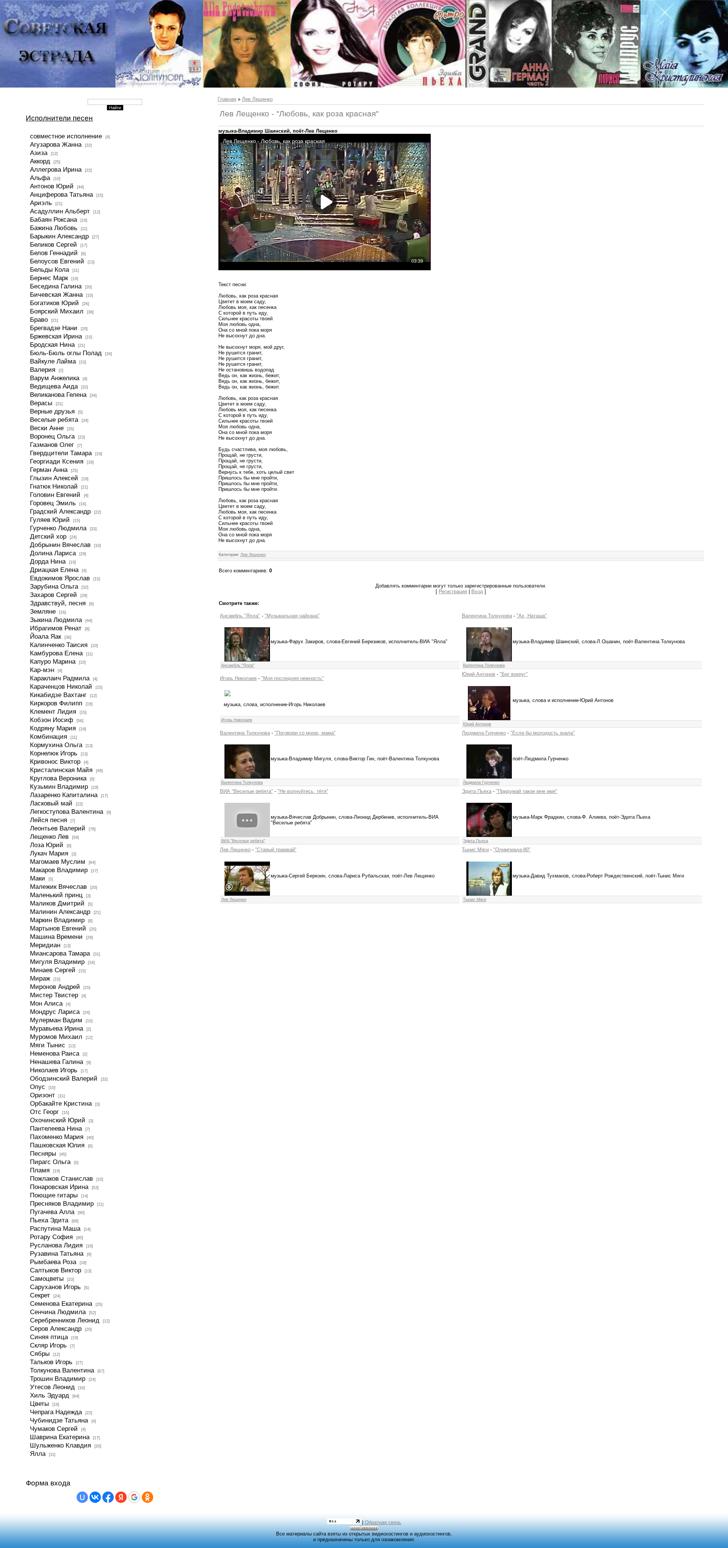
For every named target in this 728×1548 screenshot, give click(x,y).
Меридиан (45, 945)
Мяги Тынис (47, 1045)
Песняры (43, 1153)
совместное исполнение (66, 136)
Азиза (38, 153)
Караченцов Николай (61, 686)
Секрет (40, 1295)
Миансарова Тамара (60, 953)
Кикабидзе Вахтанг (58, 695)
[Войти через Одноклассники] (147, 1497)
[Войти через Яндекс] (121, 1497)
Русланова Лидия (56, 1245)
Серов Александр (56, 1328)
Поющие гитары (54, 1195)
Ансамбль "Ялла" (240, 616)
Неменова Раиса (54, 1053)
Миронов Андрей (55, 986)
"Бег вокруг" (514, 674)
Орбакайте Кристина (61, 1103)
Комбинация (48, 736)
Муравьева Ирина (56, 1028)
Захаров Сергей (53, 595)
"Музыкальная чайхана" (292, 616)
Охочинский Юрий (57, 1120)
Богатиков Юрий (54, 303)
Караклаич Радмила (59, 678)
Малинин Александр (60, 911)
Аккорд (40, 161)
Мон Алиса (46, 1003)
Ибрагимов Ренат (56, 628)
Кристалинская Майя (61, 770)
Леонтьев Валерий (57, 828)
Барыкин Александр (59, 236)
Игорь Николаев (238, 678)
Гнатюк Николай (54, 486)
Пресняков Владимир (62, 1203)
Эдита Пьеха (476, 791)
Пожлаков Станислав (61, 1178)
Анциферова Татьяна (61, 194)
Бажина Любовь (53, 228)
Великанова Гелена (58, 394)
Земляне (43, 611)
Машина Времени (56, 936)
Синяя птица (49, 1337)
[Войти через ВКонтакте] (95, 1497)
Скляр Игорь (48, 1345)
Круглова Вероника (58, 778)
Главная (227, 99)
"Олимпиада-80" (511, 849)
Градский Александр (60, 511)
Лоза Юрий (46, 845)
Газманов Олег (52, 444)
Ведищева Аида (54, 386)
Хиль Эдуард (49, 1395)
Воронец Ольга (52, 436)
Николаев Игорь (53, 1070)
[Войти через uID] (82, 1497)
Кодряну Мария (53, 728)
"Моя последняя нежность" (292, 678)
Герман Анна (48, 469)
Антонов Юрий (52, 186)
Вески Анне (47, 428)
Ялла (38, 1453)
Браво (39, 319)
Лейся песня (48, 820)
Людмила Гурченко (484, 733)
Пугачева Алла (52, 1212)
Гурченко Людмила (58, 528)
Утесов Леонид (52, 1387)
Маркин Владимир (57, 920)
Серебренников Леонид (64, 1320)
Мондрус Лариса (55, 1011)
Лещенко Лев (49, 836)
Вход (477, 591)
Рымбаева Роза (53, 1262)
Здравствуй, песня (58, 603)
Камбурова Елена (56, 653)
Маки (37, 878)
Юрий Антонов (478, 674)
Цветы (39, 1403)
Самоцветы (47, 1278)
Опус (37, 1086)
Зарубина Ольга (54, 586)
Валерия (42, 369)
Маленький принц (56, 895)
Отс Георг (44, 1112)
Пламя (40, 1170)
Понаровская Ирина (59, 1187)
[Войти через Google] (134, 1497)
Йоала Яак (45, 636)
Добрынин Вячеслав (60, 544)
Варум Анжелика (54, 378)
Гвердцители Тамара (61, 453)
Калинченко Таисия (59, 645)
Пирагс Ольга (50, 1162)
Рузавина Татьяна (56, 1253)
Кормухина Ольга (56, 745)
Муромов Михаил (56, 1036)
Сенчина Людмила (58, 1312)
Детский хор (48, 536)
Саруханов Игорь (55, 1287)
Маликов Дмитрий (57, 903)
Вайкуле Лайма (53, 361)
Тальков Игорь (51, 1362)
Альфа (40, 178)
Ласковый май (51, 803)
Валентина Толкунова (487, 616)
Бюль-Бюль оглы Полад (66, 353)
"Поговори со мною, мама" (305, 733)
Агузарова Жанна (56, 144)
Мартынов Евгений (58, 928)
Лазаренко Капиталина (63, 795)
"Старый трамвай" (276, 849)
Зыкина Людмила (56, 620)
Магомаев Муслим (57, 861)
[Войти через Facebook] (108, 1497)
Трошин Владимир (57, 1378)
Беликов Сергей (53, 244)
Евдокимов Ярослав (60, 578)
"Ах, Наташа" (531, 616)
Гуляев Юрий (50, 519)
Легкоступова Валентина (66, 811)
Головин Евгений (55, 494)
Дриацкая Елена (54, 569)
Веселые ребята (54, 419)
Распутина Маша (55, 1228)
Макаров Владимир (59, 870)
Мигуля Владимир (57, 961)
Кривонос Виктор (55, 761)
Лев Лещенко (257, 99)
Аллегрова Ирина (56, 169)
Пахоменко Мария (56, 1137)
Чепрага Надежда (56, 1412)
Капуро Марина (52, 661)
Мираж (40, 978)
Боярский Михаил (56, 311)
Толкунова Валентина (62, 1370)
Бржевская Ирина (56, 336)
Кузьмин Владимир (59, 786)
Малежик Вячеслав (58, 886)
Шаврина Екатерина (59, 1437)
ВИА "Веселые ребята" (246, 791)
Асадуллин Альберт (60, 211)
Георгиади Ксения (56, 461)
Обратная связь (383, 1522)
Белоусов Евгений (57, 261)
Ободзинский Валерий (63, 1078)
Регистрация (453, 591)
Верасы (41, 403)
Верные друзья (52, 411)
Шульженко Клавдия (60, 1445)
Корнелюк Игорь (53, 753)
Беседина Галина (56, 286)
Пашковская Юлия (57, 1145)
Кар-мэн (42, 670)
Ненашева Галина (56, 1061)
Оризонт (42, 1095)
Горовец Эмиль (53, 503)
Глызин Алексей (54, 478)
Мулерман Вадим (56, 1020)
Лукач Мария (49, 853)
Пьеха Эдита (49, 1220)
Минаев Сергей (52, 970)
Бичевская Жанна (56, 294)
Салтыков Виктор (55, 1270)
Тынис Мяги (475, 849)
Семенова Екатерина (61, 1303)
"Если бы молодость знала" (542, 733)
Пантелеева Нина (56, 1128)
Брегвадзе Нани (53, 328)
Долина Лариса (53, 553)
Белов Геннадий (54, 253)
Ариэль (41, 203)
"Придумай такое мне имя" (526, 791)
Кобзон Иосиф (51, 720)
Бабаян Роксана (53, 219)
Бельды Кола (49, 269)
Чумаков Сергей (54, 1428)
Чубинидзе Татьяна (59, 1420)
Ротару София (51, 1237)
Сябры (40, 1353)
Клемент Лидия (53, 711)
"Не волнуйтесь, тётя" (303, 791)
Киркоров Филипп (56, 703)
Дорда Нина (48, 561)
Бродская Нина (52, 344)
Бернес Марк (49, 278)
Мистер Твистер (54, 995)
